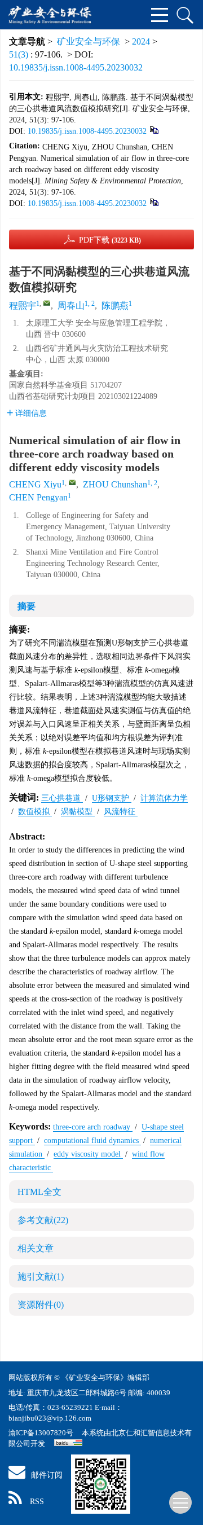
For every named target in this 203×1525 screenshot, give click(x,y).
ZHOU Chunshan (115, 484)
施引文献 (40, 1276)
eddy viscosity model (88, 1154)
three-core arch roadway (93, 1127)
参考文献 (42, 1220)
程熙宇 (22, 305)
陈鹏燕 (115, 305)
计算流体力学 (164, 798)
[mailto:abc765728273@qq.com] (47, 303)
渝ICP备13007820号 (41, 1433)
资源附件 (40, 1304)
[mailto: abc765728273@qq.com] (72, 482)
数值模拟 (35, 811)
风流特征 (121, 811)
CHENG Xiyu (35, 484)
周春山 (71, 305)
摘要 (26, 606)
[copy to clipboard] (154, 201)
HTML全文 (39, 1192)
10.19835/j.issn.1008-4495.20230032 (76, 67)
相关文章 (35, 1248)
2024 (141, 41)
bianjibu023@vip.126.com (49, 1418)
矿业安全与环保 (88, 41)
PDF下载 (110, 240)
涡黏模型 (78, 811)
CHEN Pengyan (38, 497)
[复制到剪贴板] (154, 129)
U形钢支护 (111, 798)
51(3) (19, 54)
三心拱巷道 (62, 798)
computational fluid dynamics (92, 1140)
